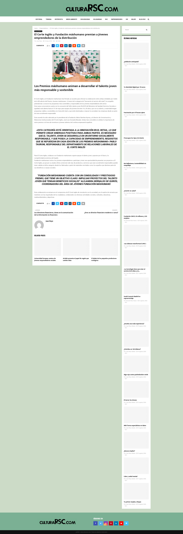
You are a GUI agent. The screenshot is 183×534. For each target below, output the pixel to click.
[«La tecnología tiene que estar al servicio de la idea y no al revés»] (136, 258)
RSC (106, 19)
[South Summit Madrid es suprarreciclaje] (136, 285)
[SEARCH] (147, 30)
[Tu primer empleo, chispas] (136, 491)
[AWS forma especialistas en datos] (136, 415)
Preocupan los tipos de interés (134, 138)
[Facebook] (95, 523)
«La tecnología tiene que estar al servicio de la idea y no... (134, 270)
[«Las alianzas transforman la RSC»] (136, 233)
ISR (127, 19)
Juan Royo (39, 41)
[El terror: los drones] (136, 389)
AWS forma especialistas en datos (135, 425)
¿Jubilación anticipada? (131, 61)
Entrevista (59, 19)
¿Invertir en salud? (130, 191)
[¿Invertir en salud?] (136, 180)
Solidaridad (97, 19)
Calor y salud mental (130, 476)
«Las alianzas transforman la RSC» (135, 243)
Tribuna (48, 19)
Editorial (39, 19)
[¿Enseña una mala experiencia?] (136, 313)
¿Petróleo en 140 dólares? (132, 349)
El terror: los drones (130, 400)
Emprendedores (116, 19)
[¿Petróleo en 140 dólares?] (136, 338)
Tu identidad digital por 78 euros (134, 87)
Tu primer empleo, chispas (132, 502)
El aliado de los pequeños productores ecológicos (104, 259)
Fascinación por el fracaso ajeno (134, 112)
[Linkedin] (116, 523)
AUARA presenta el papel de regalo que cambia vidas (76, 259)
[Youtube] (121, 523)
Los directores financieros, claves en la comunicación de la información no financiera (53, 213)
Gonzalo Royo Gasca (131, 220)
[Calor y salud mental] (136, 465)
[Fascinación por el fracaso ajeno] (136, 102)
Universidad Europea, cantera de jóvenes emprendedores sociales (45, 259)
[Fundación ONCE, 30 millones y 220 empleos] (136, 205)
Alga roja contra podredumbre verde (136, 374)
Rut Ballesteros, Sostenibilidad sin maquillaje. (135, 164)
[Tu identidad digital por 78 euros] (136, 76)
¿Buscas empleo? (129, 451)
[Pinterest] (111, 523)
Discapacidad (85, 19)
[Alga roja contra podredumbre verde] (136, 364)
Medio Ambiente (71, 19)
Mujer (133, 19)
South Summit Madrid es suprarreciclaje (132, 297)
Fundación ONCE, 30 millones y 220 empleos (135, 217)
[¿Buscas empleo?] (136, 440)
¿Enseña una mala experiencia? (134, 323)
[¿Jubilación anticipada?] (136, 51)
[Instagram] (106, 523)
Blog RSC (142, 19)
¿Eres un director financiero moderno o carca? (101, 212)
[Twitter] (101, 523)
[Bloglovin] (126, 523)
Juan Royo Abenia (130, 64)
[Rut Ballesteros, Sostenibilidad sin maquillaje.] (136, 153)
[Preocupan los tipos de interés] (136, 127)
